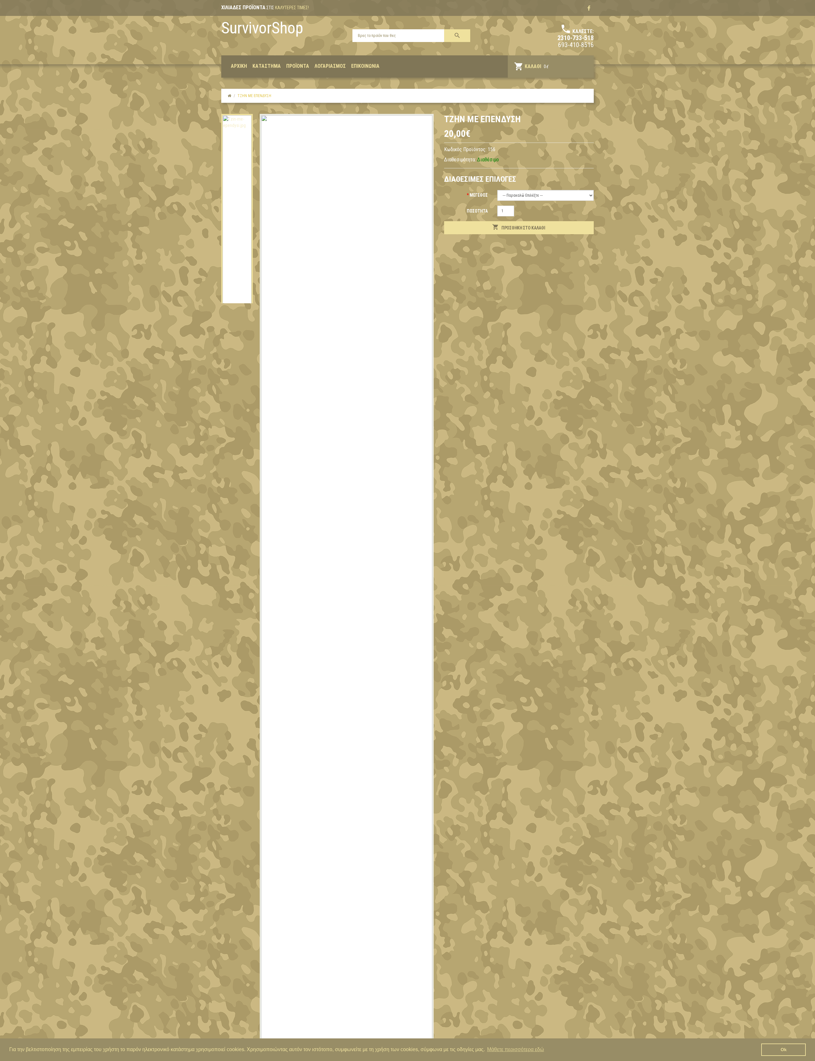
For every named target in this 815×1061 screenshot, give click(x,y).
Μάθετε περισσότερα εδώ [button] (515, 1049)
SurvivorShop (262, 28)
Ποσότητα (477, 211)
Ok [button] (784, 1049)
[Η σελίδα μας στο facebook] (589, 8)
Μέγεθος (479, 195)
